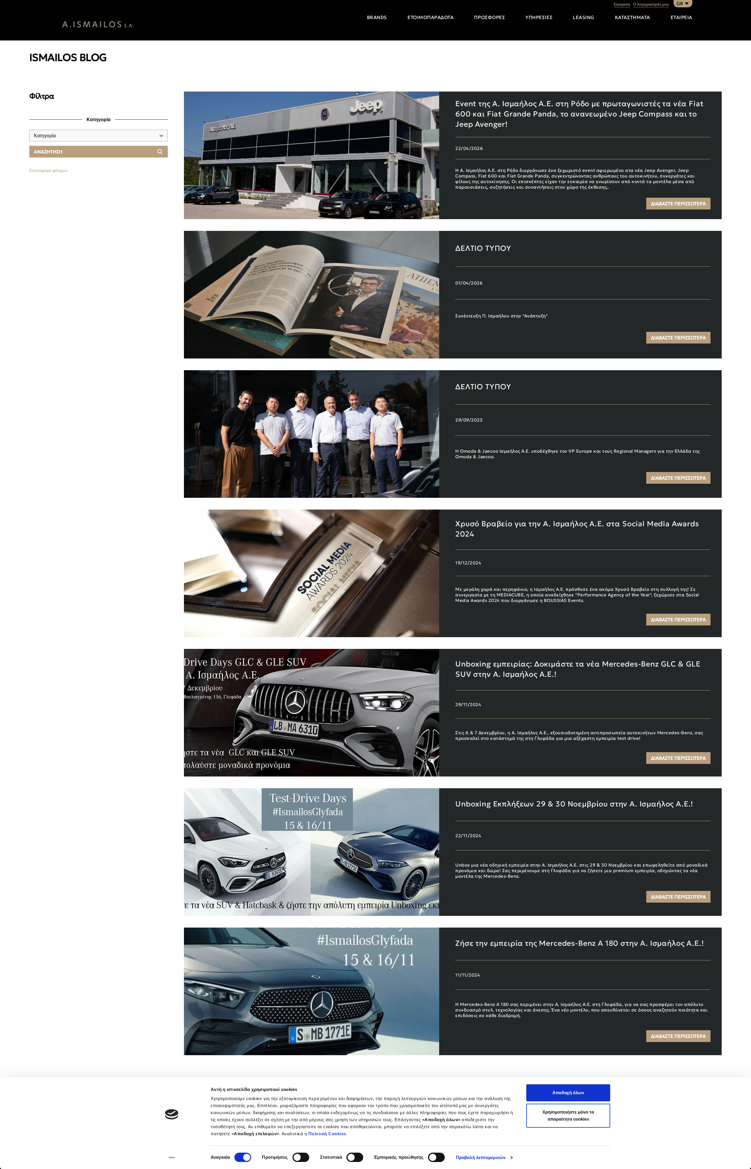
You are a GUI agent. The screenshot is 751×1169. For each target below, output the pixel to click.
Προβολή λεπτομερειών (480, 1157)
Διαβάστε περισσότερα (678, 204)
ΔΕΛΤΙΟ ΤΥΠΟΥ (483, 248)
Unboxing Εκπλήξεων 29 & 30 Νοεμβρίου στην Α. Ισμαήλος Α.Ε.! (574, 803)
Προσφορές (489, 17)
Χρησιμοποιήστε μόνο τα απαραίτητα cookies (568, 1115)
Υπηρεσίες (538, 17)
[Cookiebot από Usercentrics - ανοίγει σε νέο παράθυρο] (171, 1157)
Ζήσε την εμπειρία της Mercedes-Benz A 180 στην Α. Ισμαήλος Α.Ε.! (579, 943)
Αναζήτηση (48, 152)
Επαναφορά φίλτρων (48, 170)
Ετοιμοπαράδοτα (430, 17)
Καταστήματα (632, 17)
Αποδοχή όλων (568, 1092)
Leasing (583, 17)
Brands (377, 17)
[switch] (300, 1157)
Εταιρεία (681, 17)
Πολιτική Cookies (327, 1133)
